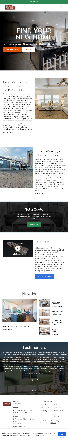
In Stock (43, 404)
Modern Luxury (58, 311)
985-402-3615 (20, 404)
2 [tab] (35, 391)
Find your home (8, 132)
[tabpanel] (34, 368)
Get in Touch (34, 2)
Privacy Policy (59, 411)
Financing (43, 411)
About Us (57, 404)
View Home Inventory (12, 49)
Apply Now (28, 49)
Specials (43, 414)
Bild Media (53, 423)
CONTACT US (34, 224)
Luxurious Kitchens (56, 303)
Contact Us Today (44, 276)
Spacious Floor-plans (58, 331)
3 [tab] (36, 391)
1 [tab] (33, 391)
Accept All (62, 433)
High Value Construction (57, 321)
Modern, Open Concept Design (15, 326)
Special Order (45, 407)
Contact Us (57, 407)
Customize (62, 437)
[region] (34, 434)
